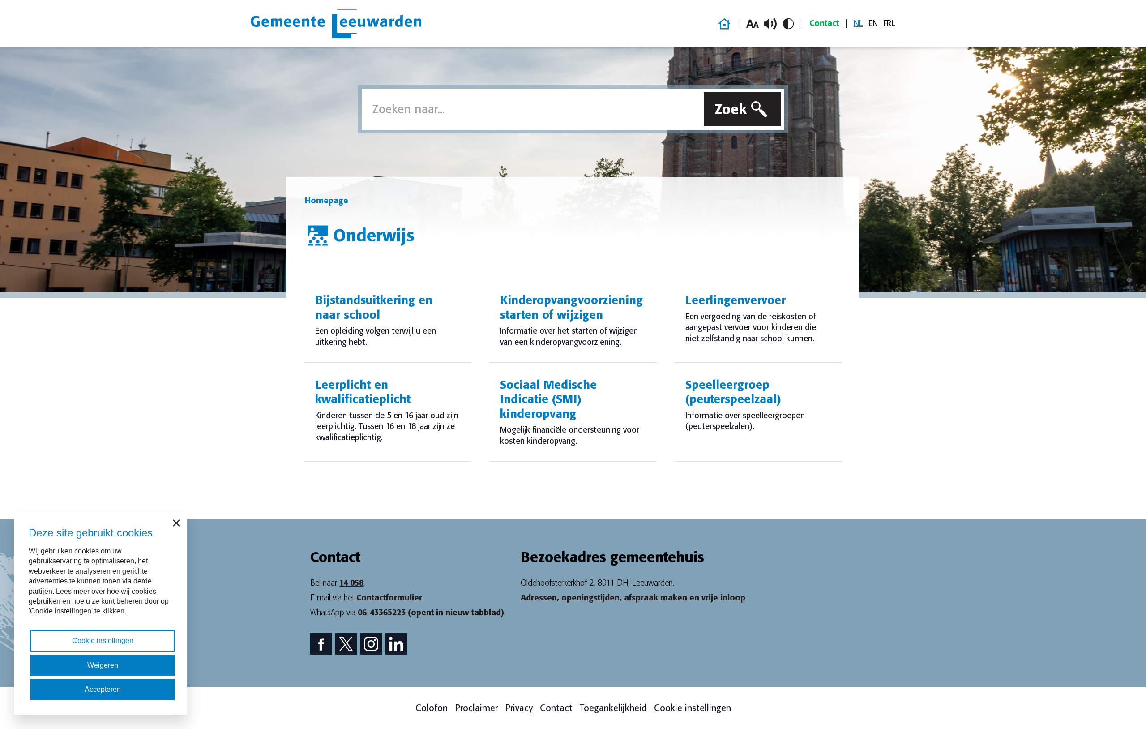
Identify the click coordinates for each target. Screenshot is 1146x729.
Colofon (431, 708)
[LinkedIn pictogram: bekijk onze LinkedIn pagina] (396, 644)
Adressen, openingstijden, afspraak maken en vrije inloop (633, 598)
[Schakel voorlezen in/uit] (770, 23)
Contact (824, 23)
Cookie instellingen (692, 708)
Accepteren (103, 689)
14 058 (351, 583)
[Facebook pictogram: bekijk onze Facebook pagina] (321, 644)
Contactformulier (389, 598)
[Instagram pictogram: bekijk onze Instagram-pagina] (371, 644)
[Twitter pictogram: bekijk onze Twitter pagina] (346, 644)
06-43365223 (431, 613)
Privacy (519, 708)
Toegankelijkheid (613, 708)
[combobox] (531, 109)
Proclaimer (476, 708)
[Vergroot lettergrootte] (752, 23)
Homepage (326, 201)
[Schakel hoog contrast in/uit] (788, 23)
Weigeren (102, 665)
